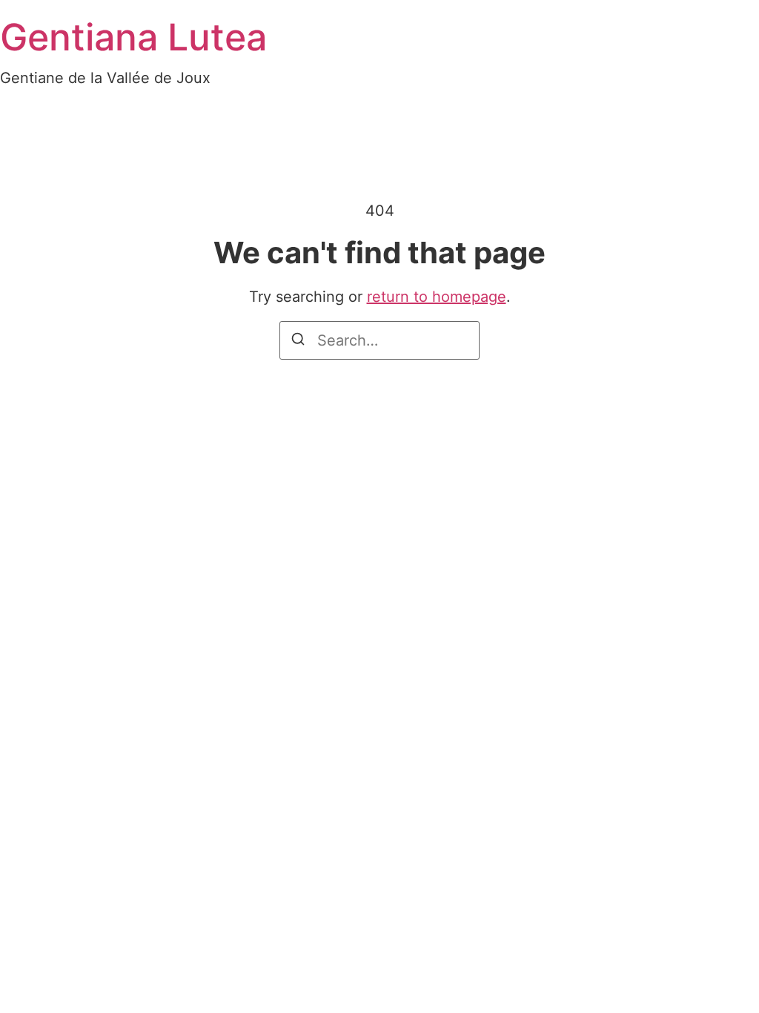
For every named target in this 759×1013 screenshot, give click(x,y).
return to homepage (436, 297)
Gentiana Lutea (133, 37)
